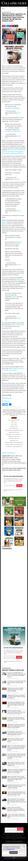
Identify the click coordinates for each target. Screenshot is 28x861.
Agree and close (13, 852)
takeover (13, 461)
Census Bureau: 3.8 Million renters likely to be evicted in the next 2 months (15, 740)
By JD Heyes (15, 796)
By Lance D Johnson (16, 714)
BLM (7, 457)
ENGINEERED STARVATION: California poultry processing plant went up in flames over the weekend (16, 726)
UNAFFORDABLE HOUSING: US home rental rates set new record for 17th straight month (16, 764)
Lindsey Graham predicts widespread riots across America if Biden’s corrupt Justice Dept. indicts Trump (16, 793)
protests (18, 459)
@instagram (18, 279)
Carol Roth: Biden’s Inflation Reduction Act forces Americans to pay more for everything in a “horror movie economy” (16, 756)
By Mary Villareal (16, 759)
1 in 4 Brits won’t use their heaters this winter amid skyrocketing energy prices (16, 683)
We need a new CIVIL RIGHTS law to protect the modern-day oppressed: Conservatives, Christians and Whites (13, 151)
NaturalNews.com (7, 398)
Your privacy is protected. (8, 489)
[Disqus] (14, 569)
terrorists (10, 463)
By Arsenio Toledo (16, 736)
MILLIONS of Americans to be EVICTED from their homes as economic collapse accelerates (16, 786)
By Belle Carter (15, 692)
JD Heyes (11, 23)
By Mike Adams (16, 707)
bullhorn (11, 457)
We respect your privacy (19, 837)
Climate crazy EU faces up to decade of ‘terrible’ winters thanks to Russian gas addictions (16, 697)
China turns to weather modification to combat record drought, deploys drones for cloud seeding (16, 771)
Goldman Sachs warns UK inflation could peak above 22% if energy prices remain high (15, 690)
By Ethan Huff (15, 678)
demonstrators (6, 459)
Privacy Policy (11, 849)
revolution (5, 461)
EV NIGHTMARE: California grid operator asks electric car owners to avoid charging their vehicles (16, 733)
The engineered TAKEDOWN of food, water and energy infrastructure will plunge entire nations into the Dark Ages (16, 704)
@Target (11, 104)
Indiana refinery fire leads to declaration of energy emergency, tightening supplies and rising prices (16, 809)
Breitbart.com (6, 401)
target (18, 461)
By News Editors (16, 699)
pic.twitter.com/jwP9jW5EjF (12, 108)
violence (16, 463)
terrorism (4, 463)
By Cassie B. (15, 685)
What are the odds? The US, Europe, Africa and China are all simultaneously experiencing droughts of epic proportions (16, 778)
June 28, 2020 (15, 179)
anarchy (13, 456)
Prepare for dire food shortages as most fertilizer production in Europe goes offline (16, 719)
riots (9, 461)
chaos (16, 457)
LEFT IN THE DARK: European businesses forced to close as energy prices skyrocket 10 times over (16, 712)
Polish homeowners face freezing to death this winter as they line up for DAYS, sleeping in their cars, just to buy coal (16, 801)
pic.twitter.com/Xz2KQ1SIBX (12, 131)
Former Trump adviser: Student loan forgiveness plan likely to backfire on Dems (16, 816)
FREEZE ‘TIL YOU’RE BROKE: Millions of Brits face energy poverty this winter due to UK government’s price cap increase (16, 748)
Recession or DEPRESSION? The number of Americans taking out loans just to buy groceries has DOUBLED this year (16, 675)
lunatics (13, 459)
